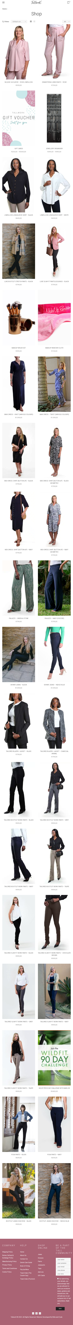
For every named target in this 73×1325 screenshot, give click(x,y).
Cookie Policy (7, 1272)
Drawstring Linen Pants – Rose (54, 82)
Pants (40, 1261)
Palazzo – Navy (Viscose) (54, 618)
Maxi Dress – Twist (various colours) (54, 414)
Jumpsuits (41, 1265)
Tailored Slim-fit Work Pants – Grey (19, 1022)
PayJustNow (24, 1269)
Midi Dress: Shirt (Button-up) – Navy (19, 550)
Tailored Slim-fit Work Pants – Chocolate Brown (54, 954)
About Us (23, 1255)
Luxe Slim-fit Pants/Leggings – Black (54, 281)
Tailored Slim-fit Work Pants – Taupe (18, 1088)
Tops (39, 1268)
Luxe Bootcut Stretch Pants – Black (18, 281)
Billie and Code (57, 1317)
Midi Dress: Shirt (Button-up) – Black (18, 481)
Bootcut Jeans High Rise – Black (18, 1221)
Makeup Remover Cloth (54, 348)
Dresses (40, 1258)
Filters (6, 22)
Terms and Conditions (9, 1268)
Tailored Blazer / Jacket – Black (18, 751)
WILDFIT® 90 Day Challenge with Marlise (54, 1088)
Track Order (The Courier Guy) (25, 1274)
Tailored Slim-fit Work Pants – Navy (54, 1022)
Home (4, 9)
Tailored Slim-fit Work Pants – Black (18, 953)
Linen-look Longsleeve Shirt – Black (18, 215)
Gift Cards (19, 148)
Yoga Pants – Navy (54, 1155)
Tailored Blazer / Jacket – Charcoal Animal (54, 752)
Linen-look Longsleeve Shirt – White (54, 215)
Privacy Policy (7, 1265)
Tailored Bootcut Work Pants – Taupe (54, 886)
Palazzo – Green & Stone (18, 618)
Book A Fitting (25, 1266)
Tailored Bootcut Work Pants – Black (19, 820)
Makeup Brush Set (19, 348)
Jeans (40, 1254)
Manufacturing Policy (9, 1261)
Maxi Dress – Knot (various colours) (18, 414)
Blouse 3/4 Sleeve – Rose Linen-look (19, 82)
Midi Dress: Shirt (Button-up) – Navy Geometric (54, 551)
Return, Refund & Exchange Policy (8, 1256)
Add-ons (41, 1272)
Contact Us (24, 1259)
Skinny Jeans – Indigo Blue (54, 685)
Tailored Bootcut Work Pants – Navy (18, 886)
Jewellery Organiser (54, 148)
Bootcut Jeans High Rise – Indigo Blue (54, 1221)
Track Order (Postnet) (27, 1279)
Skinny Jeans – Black (18, 685)
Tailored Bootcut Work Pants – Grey (54, 820)
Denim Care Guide (26, 1262)
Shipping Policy (7, 1252)
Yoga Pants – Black (18, 1155)
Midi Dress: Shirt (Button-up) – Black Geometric (54, 482)
